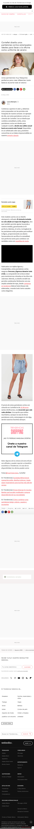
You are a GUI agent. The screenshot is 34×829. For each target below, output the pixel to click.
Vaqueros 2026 (18, 650)
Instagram (22, 677)
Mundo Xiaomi (6, 764)
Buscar (25, 734)
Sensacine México (22, 808)
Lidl (31, 34)
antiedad (20, 716)
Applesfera (5, 758)
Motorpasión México (23, 817)
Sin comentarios (8, 89)
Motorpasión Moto (22, 779)
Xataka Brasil (5, 806)
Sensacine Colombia (23, 811)
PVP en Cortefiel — (9, 206)
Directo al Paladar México (9, 817)
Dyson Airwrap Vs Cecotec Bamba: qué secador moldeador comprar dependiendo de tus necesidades (16, 492)
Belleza (20, 705)
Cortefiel (18, 508)
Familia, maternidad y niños (24, 697)
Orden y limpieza (23, 713)
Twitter (18, 89)
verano (32, 508)
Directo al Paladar (6, 776)
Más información (26, 827)
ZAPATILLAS (21, 14)
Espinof (20, 767)
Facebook (14, 89)
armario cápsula (12, 135)
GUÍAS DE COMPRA (8, 14)
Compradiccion (6, 794)
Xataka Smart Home (7, 761)
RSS (26, 677)
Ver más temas (7, 723)
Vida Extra (20, 756)
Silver (4, 705)
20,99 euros (25, 407)
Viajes (19, 702)
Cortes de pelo (22, 709)
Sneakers (5, 696)
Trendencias (5, 788)
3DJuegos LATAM (22, 803)
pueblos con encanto (9, 716)
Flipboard (21, 89)
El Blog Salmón (22, 788)
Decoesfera (5, 791)
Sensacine (20, 765)
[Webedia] (6, 744)
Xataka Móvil (5, 756)
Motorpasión (21, 776)
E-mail (24, 89)
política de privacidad (22, 671)
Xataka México (6, 803)
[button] (12, 102)
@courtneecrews (12, 473)
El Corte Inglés (23, 34)
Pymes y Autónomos (23, 791)
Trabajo (4, 702)
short (25, 508)
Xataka (4, 753)
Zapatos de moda (8, 713)
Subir (27, 743)
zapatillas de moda (22, 241)
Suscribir (27, 667)
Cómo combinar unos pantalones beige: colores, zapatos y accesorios (14, 502)
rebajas (15, 34)
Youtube (19, 677)
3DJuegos (20, 753)
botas (4, 709)
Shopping (10, 508)
